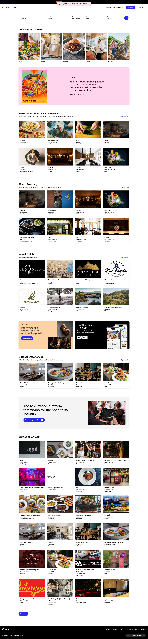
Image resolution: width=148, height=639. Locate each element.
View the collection (76, 94)
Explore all (124, 116)
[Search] (126, 18)
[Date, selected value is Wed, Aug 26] (83, 18)
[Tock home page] (5, 8)
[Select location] (69, 18)
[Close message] (88, 4)
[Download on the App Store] (88, 337)
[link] (31, 133)
